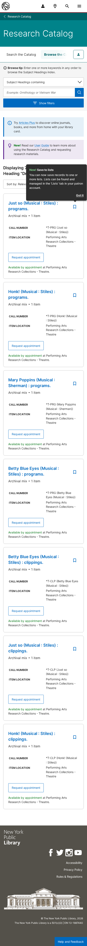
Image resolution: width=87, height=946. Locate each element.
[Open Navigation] (79, 6)
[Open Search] (67, 6)
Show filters (46, 103)
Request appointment (26, 257)
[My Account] (43, 6)
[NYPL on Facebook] (51, 853)
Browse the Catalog (59, 54)
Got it (80, 195)
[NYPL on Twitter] (60, 853)
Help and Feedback (71, 941)
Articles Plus (27, 122)
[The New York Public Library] (6, 6)
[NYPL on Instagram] (69, 853)
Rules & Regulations (69, 876)
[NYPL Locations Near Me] (55, 6)
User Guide (41, 145)
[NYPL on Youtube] (78, 853)
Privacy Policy (73, 869)
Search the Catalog (21, 54)
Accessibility (74, 862)
